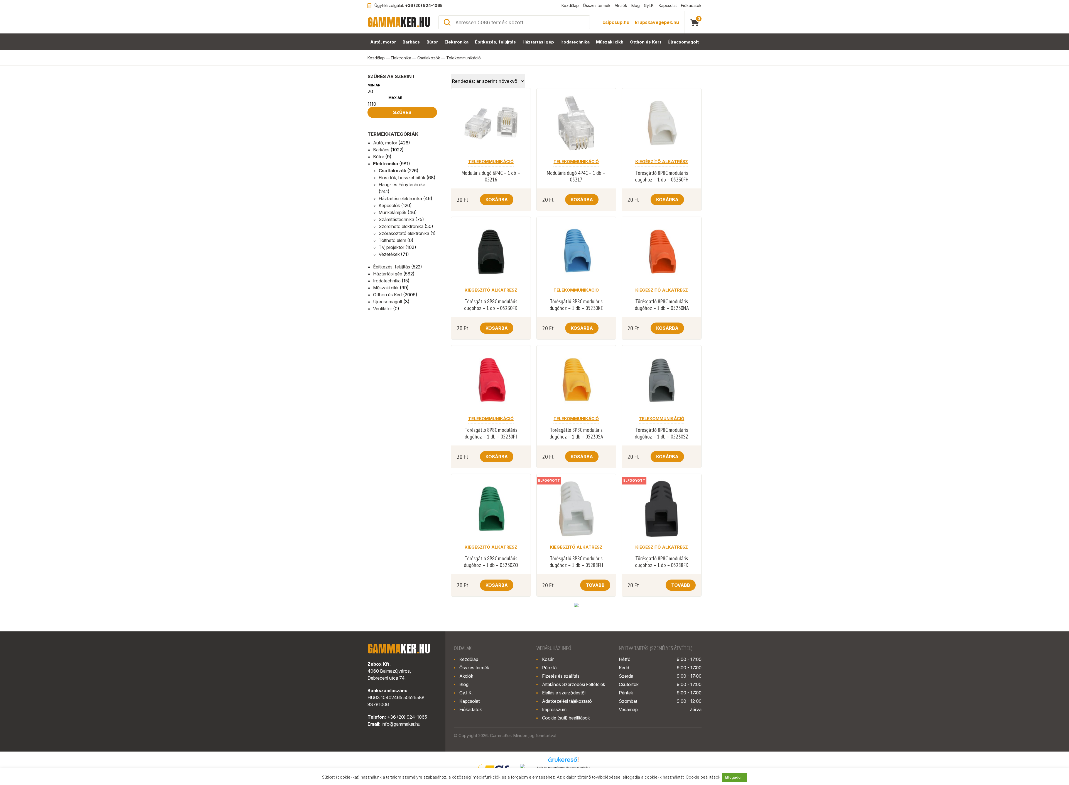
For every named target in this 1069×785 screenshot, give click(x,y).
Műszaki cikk (609, 42)
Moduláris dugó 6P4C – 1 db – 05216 (491, 176)
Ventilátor (382, 308)
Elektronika (457, 42)
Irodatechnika (575, 42)
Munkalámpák (392, 212)
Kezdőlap (570, 5)
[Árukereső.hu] (563, 761)
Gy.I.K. (649, 5)
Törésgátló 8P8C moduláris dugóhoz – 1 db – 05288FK (661, 561)
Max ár (395, 98)
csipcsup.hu (615, 22)
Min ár (373, 85)
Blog (635, 5)
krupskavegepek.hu (657, 22)
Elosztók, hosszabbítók (402, 177)
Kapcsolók (389, 205)
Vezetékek (389, 254)
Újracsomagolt (683, 42)
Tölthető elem (392, 240)
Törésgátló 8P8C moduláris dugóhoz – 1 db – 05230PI (491, 433)
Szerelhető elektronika (401, 226)
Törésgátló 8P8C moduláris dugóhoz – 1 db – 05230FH (661, 176)
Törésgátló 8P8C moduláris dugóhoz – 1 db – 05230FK (491, 304)
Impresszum (554, 709)
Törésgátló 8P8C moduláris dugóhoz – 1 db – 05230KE (576, 304)
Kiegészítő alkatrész (661, 161)
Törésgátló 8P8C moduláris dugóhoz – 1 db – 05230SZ (661, 433)
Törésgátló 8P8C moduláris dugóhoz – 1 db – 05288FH (576, 561)
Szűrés (402, 112)
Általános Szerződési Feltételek (573, 684)
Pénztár (550, 667)
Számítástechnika (396, 219)
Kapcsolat (668, 5)
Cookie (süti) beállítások (566, 718)
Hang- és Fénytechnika (402, 184)
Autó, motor (383, 42)
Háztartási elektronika (400, 198)
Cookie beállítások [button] (703, 777)
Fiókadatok (691, 5)
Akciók (621, 5)
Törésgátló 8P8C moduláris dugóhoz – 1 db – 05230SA (576, 433)
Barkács (411, 42)
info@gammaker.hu (401, 724)
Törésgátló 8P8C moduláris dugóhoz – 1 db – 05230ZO (491, 561)
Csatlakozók (428, 57)
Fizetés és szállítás (561, 676)
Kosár (548, 659)
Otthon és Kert (645, 42)
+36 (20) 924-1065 (424, 5)
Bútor (432, 42)
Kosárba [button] (497, 199)
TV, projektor (391, 247)
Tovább (595, 585)
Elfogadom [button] (734, 777)
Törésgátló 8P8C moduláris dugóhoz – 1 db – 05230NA (662, 304)
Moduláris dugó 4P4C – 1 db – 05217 (576, 176)
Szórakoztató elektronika (404, 233)
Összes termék (596, 5)
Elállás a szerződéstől (563, 693)
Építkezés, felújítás (495, 42)
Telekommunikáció (491, 161)
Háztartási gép (538, 42)
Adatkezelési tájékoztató (567, 701)
